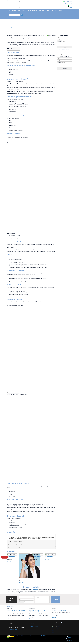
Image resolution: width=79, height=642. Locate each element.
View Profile (9, 561)
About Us (33, 624)
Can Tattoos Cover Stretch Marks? (59, 610)
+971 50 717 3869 (68, 1)
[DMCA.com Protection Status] (10, 637)
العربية (70, 5)
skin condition (23, 40)
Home (8, 27)
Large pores (11, 112)
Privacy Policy (43, 635)
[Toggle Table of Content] (17, 49)
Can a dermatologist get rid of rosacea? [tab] (15, 547)
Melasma (13, 38)
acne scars (18, 38)
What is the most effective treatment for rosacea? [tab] (18, 535)
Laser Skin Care (9, 635)
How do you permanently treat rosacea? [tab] (15, 541)
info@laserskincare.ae (13, 629)
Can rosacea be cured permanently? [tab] (15, 544)
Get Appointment (69, 7)
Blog (32, 628)
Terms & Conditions (43, 637)
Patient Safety (43, 638)
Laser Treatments (12, 27)
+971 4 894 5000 (68, 3)
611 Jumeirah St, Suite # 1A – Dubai (17, 625)
